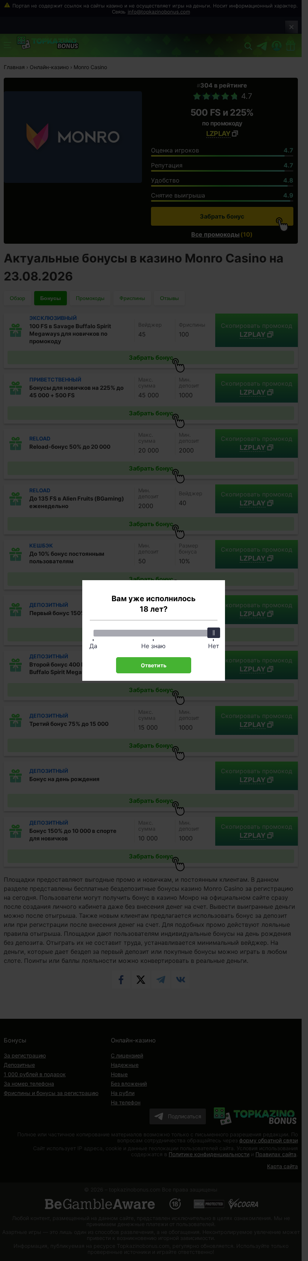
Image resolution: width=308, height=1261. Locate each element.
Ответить (153, 665)
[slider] (213, 632)
